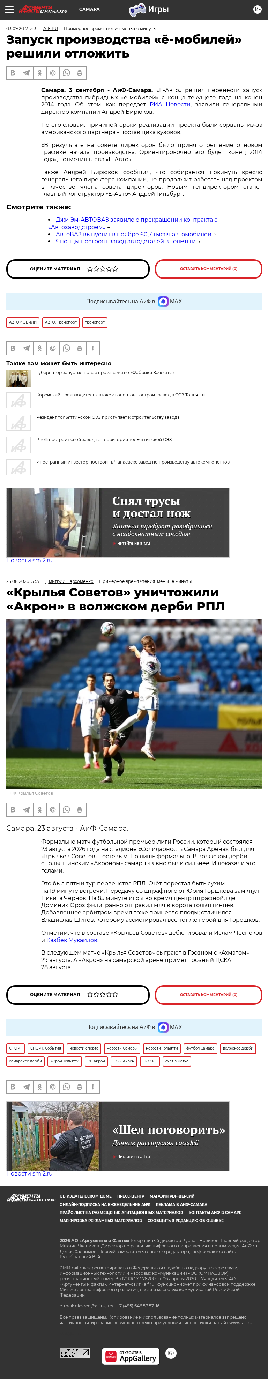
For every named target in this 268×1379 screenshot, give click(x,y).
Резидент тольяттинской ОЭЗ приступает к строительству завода (108, 417)
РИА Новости (170, 104)
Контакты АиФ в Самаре (215, 1212)
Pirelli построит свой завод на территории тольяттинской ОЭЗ (104, 439)
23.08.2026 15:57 (23, 581)
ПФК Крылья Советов (29, 793)
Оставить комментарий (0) (209, 269)
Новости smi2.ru (29, 560)
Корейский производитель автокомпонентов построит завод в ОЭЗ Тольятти (120, 395)
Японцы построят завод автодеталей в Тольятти (126, 241)
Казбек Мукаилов (71, 940)
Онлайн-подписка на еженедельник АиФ (105, 1204)
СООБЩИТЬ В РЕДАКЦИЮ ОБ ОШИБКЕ (186, 1220)
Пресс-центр (130, 1196)
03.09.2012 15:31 (22, 28)
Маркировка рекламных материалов (101, 1220)
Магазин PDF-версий (172, 1196)
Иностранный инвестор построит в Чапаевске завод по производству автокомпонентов (133, 462)
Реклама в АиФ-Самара (181, 1204)
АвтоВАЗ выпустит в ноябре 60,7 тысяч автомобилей (133, 234)
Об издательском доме (86, 1196)
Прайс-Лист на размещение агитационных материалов (121, 1212)
